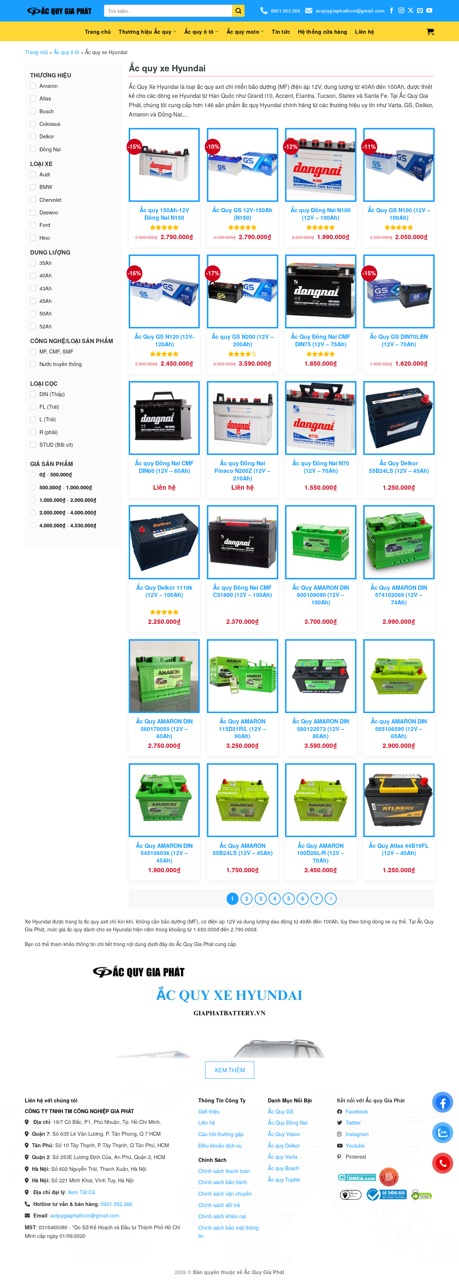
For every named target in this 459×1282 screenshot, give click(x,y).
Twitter (353, 1122)
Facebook (357, 1111)
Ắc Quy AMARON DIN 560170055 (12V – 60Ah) (164, 729)
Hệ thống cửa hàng (322, 31)
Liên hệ (364, 31)
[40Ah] (33, 276)
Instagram (357, 1134)
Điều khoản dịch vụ (220, 1145)
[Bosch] (33, 111)
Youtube (355, 1145)
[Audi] (33, 174)
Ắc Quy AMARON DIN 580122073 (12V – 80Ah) (320, 729)
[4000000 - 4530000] (33, 525)
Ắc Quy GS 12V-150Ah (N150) (242, 213)
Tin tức (281, 31)
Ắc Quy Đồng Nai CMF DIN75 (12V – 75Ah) (320, 340)
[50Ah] (33, 314)
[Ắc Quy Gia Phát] (59, 10)
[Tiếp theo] (331, 899)
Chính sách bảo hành (222, 1182)
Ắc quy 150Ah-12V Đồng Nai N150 (164, 213)
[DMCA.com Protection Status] (356, 1176)
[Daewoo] (33, 212)
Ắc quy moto (243, 31)
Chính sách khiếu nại (222, 1216)
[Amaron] (33, 86)
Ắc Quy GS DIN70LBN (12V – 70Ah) (399, 340)
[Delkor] (33, 136)
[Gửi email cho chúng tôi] (420, 11)
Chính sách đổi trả (219, 1205)
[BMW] (33, 187)
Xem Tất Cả (81, 1192)
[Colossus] (33, 124)
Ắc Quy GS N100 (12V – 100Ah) (399, 213)
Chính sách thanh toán (224, 1170)
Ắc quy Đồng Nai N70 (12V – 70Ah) (320, 467)
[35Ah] (33, 263)
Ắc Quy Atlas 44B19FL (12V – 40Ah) (399, 849)
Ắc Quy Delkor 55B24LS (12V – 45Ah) (399, 467)
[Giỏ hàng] (430, 31)
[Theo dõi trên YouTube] (429, 11)
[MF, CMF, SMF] (33, 352)
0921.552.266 (285, 11)
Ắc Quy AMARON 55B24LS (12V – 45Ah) (243, 849)
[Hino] (33, 238)
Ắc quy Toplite (284, 1179)
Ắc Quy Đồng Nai (287, 1122)
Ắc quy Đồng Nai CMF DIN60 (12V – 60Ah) (164, 467)
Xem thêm (229, 1070)
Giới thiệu (209, 1111)
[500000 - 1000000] (33, 487)
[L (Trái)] (33, 419)
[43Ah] (33, 288)
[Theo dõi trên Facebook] (391, 11)
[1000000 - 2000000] (33, 500)
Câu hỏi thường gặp (220, 1134)
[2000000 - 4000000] (33, 513)
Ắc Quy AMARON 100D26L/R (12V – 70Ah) (320, 853)
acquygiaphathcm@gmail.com (350, 11)
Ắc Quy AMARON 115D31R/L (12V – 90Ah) (242, 729)
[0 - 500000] (33, 475)
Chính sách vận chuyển (225, 1193)
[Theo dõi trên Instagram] (401, 11)
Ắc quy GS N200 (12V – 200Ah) (243, 340)
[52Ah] (33, 326)
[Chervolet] (33, 200)
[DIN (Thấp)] (33, 394)
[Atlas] (33, 98)
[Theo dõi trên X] (410, 11)
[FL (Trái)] (33, 407)
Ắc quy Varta (282, 1156)
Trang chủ (98, 31)
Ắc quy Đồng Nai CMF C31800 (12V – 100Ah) (242, 591)
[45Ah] (33, 301)
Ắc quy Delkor (284, 1145)
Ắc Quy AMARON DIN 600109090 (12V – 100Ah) (320, 595)
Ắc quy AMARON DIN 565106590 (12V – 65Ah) (399, 729)
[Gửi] (238, 11)
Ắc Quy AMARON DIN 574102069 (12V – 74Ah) (398, 595)
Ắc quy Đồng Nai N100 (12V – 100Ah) (320, 213)
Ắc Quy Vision (284, 1134)
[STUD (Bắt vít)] (33, 445)
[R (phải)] (33, 432)
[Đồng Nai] (33, 149)
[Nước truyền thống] (33, 364)
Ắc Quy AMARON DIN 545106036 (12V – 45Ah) (164, 853)
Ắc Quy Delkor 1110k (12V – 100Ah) (164, 591)
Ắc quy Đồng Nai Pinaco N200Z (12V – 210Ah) (242, 471)
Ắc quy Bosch (283, 1168)
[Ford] (33, 225)
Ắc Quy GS (281, 1111)
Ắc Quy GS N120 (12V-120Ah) (164, 340)
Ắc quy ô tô (199, 31)
